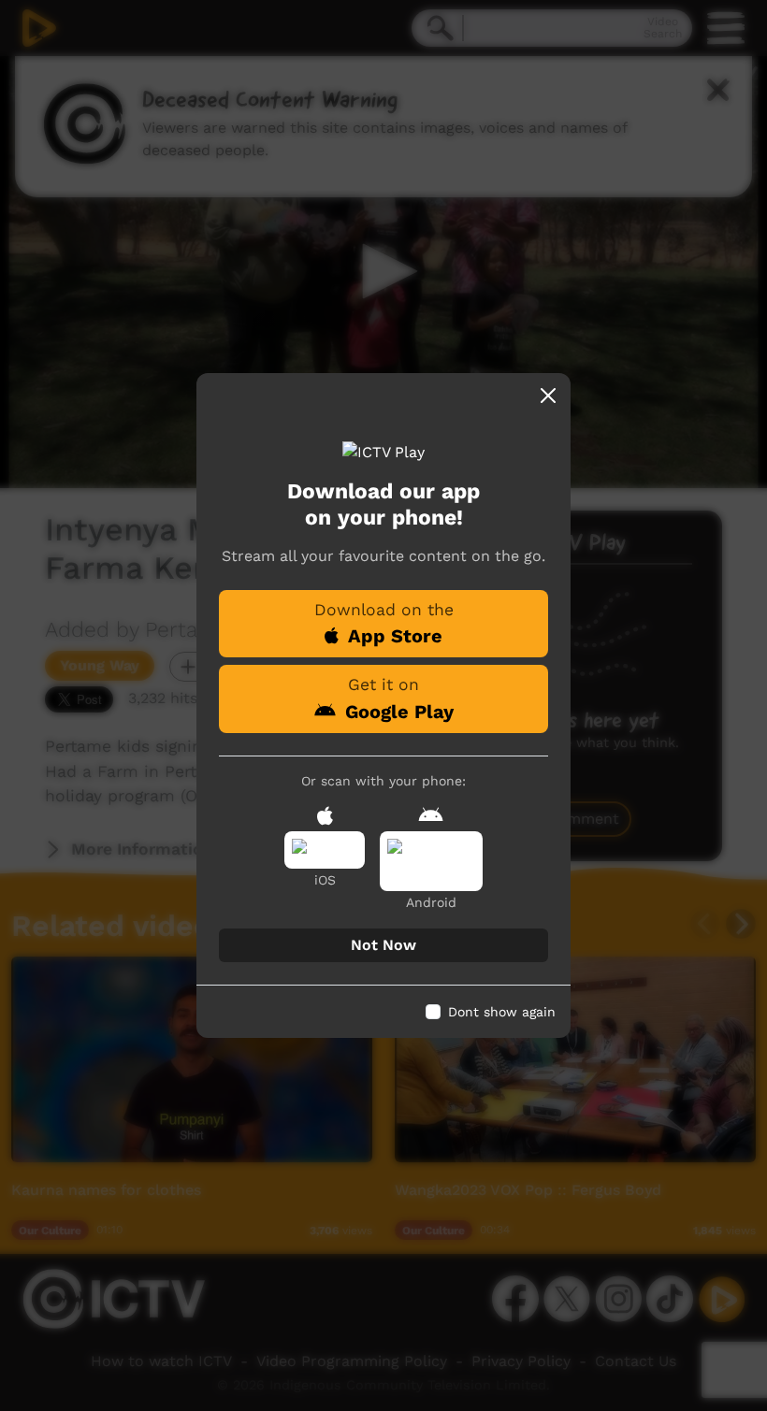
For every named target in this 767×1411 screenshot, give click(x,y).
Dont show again (502, 1011)
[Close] (548, 395)
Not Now (383, 945)
